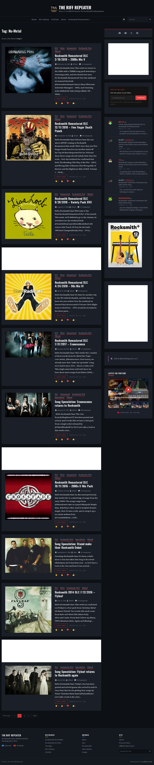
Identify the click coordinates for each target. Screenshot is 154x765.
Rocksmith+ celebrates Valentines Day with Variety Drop (133, 183)
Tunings (48, 746)
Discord (8, 745)
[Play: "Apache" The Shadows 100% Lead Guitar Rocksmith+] (125, 405)
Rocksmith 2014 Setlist (54, 740)
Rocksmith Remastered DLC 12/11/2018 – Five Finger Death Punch (73, 127)
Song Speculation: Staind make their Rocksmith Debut (73, 546)
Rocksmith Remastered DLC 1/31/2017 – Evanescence (71, 342)
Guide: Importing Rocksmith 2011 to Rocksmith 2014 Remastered (132, 125)
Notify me (141, 98)
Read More (61, 98)
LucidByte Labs (146, 762)
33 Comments (86, 552)
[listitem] (119, 33)
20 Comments (87, 136)
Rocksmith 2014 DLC (53, 743)
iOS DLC (48, 752)
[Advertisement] (51, 258)
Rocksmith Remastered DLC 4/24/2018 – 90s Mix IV (71, 284)
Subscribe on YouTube (130, 412)
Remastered (71, 48)
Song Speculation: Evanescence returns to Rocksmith (73, 403)
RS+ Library (44, 19)
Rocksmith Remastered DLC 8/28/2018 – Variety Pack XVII (73, 200)
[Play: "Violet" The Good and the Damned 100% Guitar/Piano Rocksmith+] (113, 405)
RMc (75, 552)
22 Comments (85, 491)
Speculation (59, 397)
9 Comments (82, 291)
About (63, 19)
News (62, 48)
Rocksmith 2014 (85, 48)
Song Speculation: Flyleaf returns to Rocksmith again (75, 673)
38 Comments (86, 410)
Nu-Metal (11, 38)
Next (35, 716)
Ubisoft (58, 51)
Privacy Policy (124, 743)
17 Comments (85, 207)
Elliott (75, 64)
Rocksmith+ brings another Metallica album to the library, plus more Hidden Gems (133, 144)
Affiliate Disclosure (126, 746)
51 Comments (82, 601)
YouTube (55, 19)
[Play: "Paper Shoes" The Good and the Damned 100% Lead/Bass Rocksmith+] (136, 405)
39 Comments (82, 680)
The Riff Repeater (75, 7)
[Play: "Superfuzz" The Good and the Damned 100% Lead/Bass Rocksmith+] (148, 405)
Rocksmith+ (87, 746)
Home (34, 19)
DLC (56, 48)
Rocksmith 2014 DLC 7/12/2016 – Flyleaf (75, 594)
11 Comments (87, 64)
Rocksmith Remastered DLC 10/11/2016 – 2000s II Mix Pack (74, 484)
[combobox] (138, 19)
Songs (84, 752)
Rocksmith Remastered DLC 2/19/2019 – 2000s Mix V (71, 57)
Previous (7, 716)
